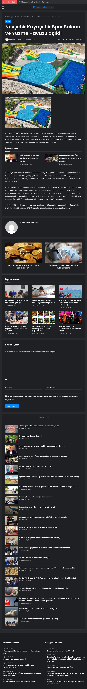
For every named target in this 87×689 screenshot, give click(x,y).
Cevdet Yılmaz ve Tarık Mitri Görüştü (34, 558)
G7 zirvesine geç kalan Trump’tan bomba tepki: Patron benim (44, 547)
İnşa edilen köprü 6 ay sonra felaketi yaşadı (37, 507)
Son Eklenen (44, 417)
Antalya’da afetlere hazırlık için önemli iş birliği (16, 301)
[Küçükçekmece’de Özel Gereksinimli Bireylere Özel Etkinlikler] (51, 158)
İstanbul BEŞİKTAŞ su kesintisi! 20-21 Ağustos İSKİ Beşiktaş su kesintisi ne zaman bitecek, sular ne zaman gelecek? (49, 599)
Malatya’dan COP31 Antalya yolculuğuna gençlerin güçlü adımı (43, 328)
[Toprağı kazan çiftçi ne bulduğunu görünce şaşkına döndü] (11, 591)
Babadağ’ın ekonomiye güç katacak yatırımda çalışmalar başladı (46, 487)
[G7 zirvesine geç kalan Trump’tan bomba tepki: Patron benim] (11, 550)
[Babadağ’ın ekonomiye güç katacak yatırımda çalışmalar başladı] (11, 490)
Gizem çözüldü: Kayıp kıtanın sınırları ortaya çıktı (39, 426)
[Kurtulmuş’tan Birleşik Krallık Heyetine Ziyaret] (11, 530)
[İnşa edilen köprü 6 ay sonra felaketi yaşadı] (11, 510)
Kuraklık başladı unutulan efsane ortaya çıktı (38, 608)
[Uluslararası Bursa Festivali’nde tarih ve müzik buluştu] (70, 317)
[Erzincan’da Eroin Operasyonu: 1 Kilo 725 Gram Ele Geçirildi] (11, 520)
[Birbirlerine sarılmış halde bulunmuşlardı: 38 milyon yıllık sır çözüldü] (11, 571)
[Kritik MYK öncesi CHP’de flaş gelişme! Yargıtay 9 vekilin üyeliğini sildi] (11, 581)
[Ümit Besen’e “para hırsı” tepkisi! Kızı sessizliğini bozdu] (11, 158)
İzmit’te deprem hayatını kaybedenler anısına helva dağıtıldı (16, 328)
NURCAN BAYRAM (15, 39)
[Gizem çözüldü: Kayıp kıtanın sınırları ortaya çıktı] (11, 429)
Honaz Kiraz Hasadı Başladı (30, 436)
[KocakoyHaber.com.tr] (43, 7)
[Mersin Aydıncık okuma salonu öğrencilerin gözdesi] (43, 291)
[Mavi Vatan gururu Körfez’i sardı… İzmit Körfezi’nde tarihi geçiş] (70, 291)
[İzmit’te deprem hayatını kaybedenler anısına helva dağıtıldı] (16, 317)
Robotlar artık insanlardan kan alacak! (35, 466)
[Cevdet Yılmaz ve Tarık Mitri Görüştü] (11, 561)
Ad (6, 379)
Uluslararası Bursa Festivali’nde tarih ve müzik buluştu (70, 328)
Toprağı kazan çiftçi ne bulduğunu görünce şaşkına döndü (43, 588)
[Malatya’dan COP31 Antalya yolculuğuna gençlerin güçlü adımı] (43, 317)
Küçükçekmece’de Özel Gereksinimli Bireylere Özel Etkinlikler (70, 158)
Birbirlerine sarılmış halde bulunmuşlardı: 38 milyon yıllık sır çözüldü (47, 568)
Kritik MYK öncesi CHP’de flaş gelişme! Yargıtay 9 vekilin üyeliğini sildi (47, 578)
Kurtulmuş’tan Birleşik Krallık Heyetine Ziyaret (38, 527)
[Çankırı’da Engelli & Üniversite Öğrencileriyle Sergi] (11, 540)
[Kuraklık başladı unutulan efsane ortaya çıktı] (11, 611)
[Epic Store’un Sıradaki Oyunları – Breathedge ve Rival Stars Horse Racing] (11, 479)
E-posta (8, 388)
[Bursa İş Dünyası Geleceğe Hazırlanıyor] (11, 500)
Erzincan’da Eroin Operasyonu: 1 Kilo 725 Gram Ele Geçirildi (43, 517)
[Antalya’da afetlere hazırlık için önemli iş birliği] (16, 291)
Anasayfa (10, 17)
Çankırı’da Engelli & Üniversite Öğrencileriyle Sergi (39, 537)
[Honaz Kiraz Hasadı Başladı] (11, 439)
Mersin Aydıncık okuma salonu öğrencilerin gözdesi (43, 301)
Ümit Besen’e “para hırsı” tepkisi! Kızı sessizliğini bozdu (38, 2)
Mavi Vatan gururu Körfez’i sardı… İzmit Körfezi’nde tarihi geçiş (70, 302)
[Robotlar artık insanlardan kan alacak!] (11, 469)
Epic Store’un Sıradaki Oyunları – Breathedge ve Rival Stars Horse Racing (49, 476)
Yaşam (17, 17)
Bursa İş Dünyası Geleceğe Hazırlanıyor (35, 497)
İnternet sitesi (50, 388)
